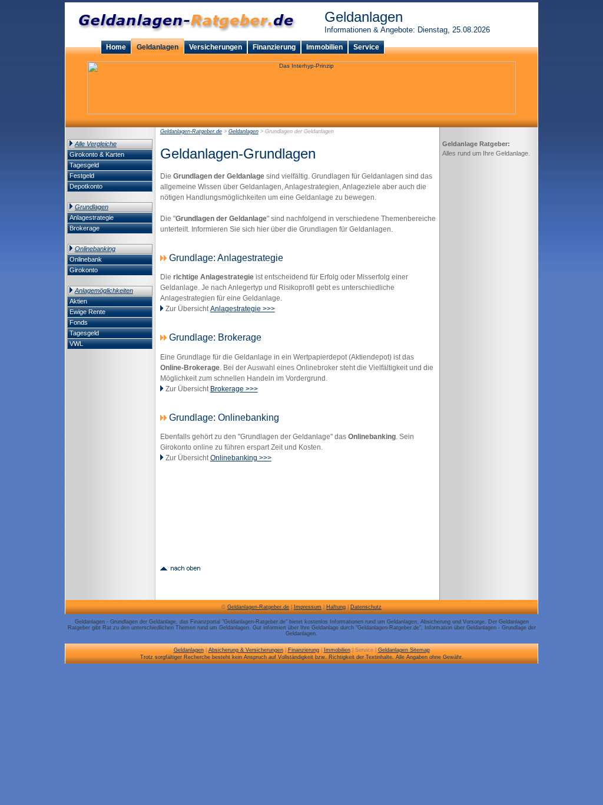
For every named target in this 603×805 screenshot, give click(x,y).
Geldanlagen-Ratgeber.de (191, 131)
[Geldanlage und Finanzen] (183, 36)
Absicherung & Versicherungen (245, 650)
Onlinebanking (95, 248)
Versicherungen (215, 47)
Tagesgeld (84, 165)
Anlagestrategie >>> (242, 309)
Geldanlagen (157, 47)
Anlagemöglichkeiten (104, 290)
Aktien (78, 301)
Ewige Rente (87, 311)
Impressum (308, 607)
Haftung (336, 607)
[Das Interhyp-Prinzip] (301, 112)
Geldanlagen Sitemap (404, 650)
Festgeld (81, 175)
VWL (76, 343)
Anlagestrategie (91, 217)
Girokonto (83, 269)
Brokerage (84, 228)
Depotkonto (85, 186)
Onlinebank (85, 259)
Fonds (78, 322)
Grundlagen (91, 206)
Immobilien (324, 47)
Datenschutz (366, 607)
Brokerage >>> (234, 389)
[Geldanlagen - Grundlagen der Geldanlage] (180, 567)
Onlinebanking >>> (240, 458)
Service (366, 47)
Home (116, 47)
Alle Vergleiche (96, 143)
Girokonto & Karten (96, 154)
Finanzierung (274, 47)
